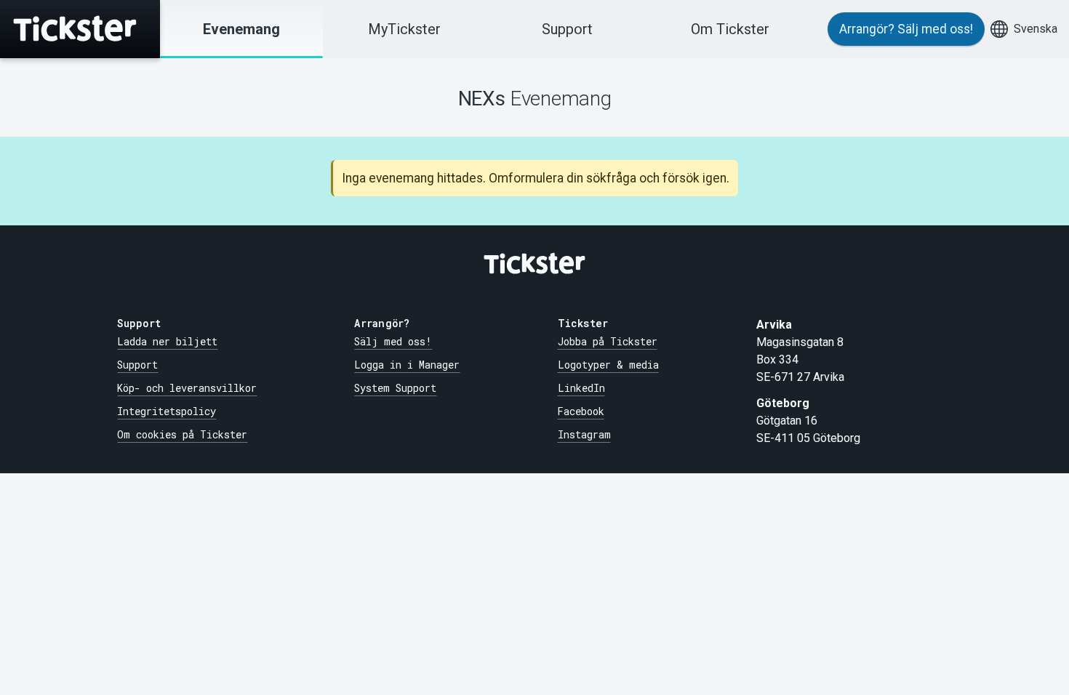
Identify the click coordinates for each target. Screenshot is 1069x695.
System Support (395, 388)
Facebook (581, 411)
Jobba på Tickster (607, 341)
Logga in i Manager (407, 364)
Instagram (584, 434)
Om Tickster (730, 29)
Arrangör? (906, 29)
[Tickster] (80, 29)
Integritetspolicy (166, 411)
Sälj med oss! (393, 341)
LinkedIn (581, 388)
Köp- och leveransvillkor (187, 388)
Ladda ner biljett (167, 341)
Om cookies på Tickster (182, 434)
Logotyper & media (608, 364)
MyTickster (404, 29)
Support (567, 29)
